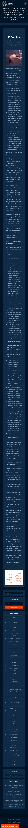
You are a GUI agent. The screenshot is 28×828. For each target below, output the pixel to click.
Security (14, 727)
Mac (15, 713)
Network (13, 42)
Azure (14, 630)
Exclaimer (15, 660)
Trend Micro (15, 665)
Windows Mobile (10, 44)
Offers (14, 723)
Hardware (14, 649)
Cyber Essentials (15, 731)
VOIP (14, 761)
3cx (15, 670)
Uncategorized (14, 759)
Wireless (14, 764)
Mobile (8, 42)
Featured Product (14, 641)
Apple (14, 673)
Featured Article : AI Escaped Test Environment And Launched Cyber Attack (14, 796)
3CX (14, 617)
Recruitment (14, 719)
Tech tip (15, 753)
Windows (15, 715)
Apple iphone (19, 40)
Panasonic (14, 662)
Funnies (14, 644)
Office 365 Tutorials (15, 747)
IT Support (14, 652)
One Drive (14, 705)
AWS (15, 627)
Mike (8, 40)
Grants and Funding (15, 638)
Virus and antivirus (14, 734)
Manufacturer (14, 658)
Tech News (18, 42)
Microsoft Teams (15, 702)
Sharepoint (14, 737)
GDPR (14, 647)
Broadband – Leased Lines (14, 689)
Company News (14, 633)
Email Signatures (15, 699)
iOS (15, 710)
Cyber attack (15, 729)
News (14, 695)
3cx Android (15, 619)
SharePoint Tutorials (15, 750)
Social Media (14, 740)
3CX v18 (15, 622)
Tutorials (14, 745)
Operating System (14, 708)
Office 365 (14, 697)
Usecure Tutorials (15, 755)
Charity (15, 635)
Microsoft (15, 675)
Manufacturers (14, 668)
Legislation (14, 655)
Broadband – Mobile (15, 691)
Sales (14, 721)
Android (13, 40)
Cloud (14, 625)
